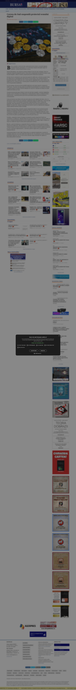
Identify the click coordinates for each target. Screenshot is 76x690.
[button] (38, 342)
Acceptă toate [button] (33, 350)
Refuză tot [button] (43, 350)
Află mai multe (40, 341)
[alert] (38, 345)
